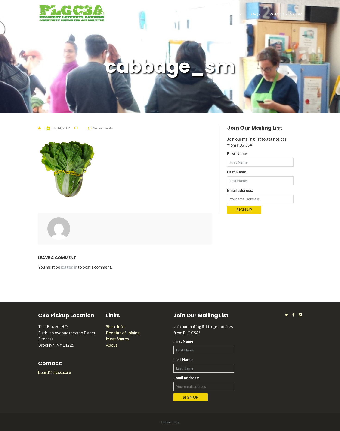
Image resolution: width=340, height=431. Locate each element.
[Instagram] (300, 314)
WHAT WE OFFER (222, 14)
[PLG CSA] (71, 13)
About (111, 345)
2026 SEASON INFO (181, 14)
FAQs (255, 14)
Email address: (240, 190)
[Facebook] (293, 314)
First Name (237, 153)
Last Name (236, 171)
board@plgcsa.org (54, 372)
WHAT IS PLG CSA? (285, 14)
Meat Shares (117, 338)
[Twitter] (286, 314)
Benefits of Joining (123, 332)
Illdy (176, 422)
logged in (69, 267)
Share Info (115, 326)
